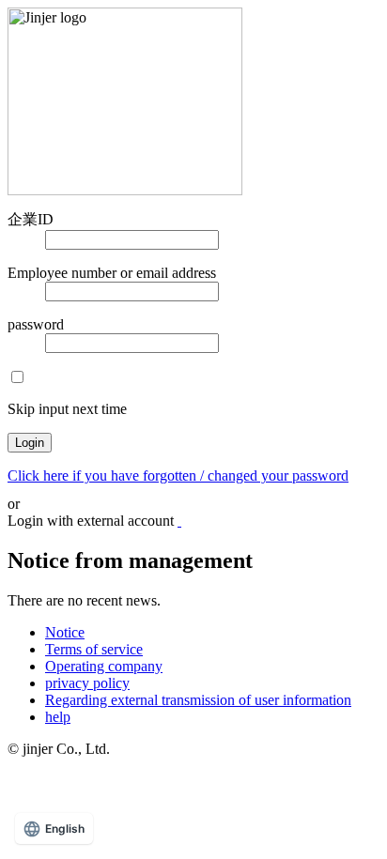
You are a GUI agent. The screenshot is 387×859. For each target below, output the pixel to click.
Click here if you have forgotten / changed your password (178, 475)
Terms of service (94, 649)
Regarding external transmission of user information (198, 700)
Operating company (104, 666)
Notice (65, 632)
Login (29, 443)
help (57, 717)
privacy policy (87, 683)
